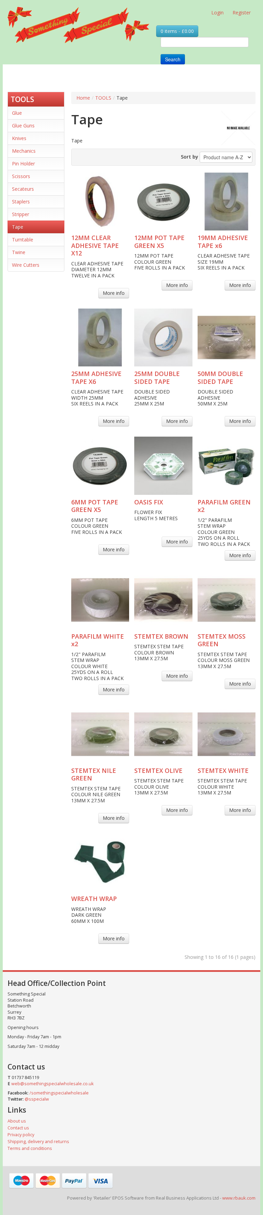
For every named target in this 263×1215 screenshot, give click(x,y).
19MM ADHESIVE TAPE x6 (223, 242)
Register (242, 12)
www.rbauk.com (238, 1198)
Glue (17, 113)
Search (172, 59)
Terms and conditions (30, 1148)
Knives (19, 138)
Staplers (21, 201)
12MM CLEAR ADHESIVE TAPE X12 (95, 245)
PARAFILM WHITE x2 (97, 640)
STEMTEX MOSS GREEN (222, 640)
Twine (18, 252)
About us (17, 1121)
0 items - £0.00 (177, 31)
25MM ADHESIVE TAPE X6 (96, 377)
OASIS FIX (148, 502)
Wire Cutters (25, 265)
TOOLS (22, 99)
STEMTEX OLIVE (158, 770)
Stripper (20, 214)
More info (114, 293)
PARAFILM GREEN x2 (224, 506)
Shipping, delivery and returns (38, 1141)
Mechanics (24, 151)
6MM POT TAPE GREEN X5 (94, 506)
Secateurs (23, 189)
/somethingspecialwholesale (59, 1093)
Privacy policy (21, 1135)
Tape (17, 227)
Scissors (21, 176)
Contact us (18, 1128)
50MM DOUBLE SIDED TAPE (220, 377)
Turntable (22, 239)
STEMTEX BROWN (161, 636)
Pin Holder (23, 163)
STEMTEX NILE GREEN (93, 774)
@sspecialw (37, 1099)
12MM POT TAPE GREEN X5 (159, 242)
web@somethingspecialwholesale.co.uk (52, 1084)
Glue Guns (23, 125)
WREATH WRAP (94, 898)
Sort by (189, 156)
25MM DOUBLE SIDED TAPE (157, 377)
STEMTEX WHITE (223, 770)
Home (83, 98)
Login (217, 12)
